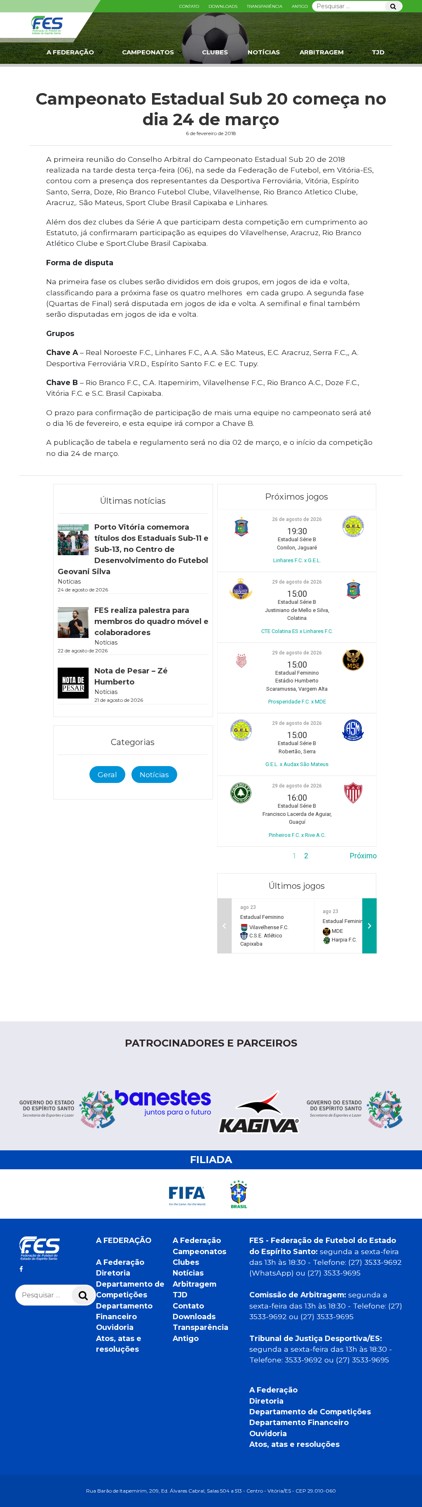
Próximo (363, 856)
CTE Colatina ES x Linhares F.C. (297, 631)
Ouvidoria (115, 1327)
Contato (189, 6)
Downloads (223, 6)
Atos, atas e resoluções (294, 1444)
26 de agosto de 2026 (297, 519)
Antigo (300, 6)
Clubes (215, 52)
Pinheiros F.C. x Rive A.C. (297, 835)
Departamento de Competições (310, 1411)
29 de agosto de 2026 (297, 582)
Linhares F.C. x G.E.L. (297, 560)
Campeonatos (148, 52)
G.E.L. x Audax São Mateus (296, 764)
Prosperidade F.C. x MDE (297, 702)
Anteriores (234, 856)
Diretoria (113, 1273)
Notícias (264, 52)
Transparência (264, 6)
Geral (107, 774)
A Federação (120, 1262)
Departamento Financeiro (299, 1422)
